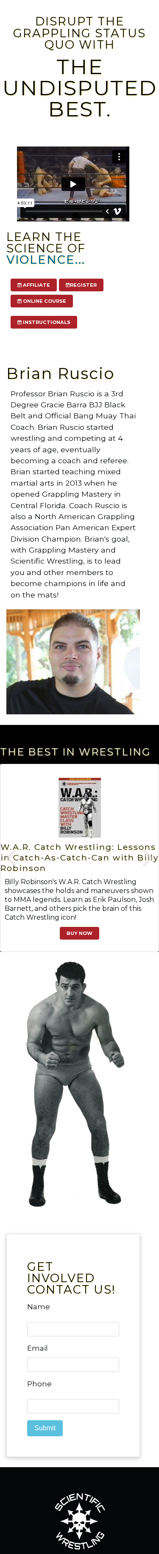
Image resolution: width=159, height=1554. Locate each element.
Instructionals (46, 322)
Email (37, 1348)
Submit (45, 1428)
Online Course (44, 301)
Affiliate (36, 285)
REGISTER (83, 285)
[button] (12, 858)
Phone (39, 1384)
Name (38, 1306)
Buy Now (79, 933)
